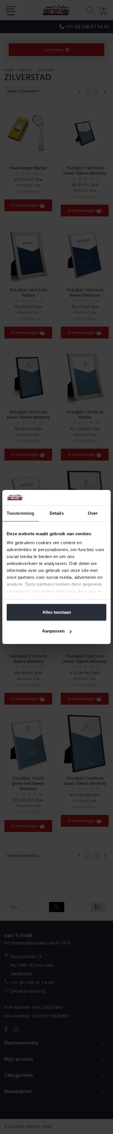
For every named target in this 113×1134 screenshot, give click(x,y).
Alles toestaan (56, 612)
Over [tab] (93, 513)
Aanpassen (53, 630)
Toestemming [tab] (20, 513)
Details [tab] (57, 513)
